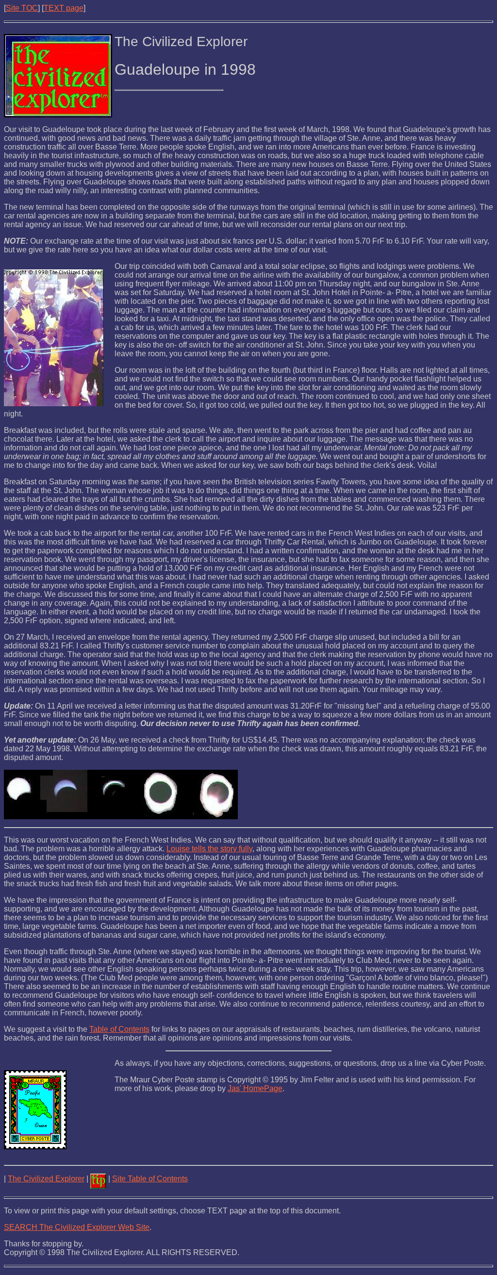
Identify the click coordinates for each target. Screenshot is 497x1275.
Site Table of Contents (150, 1179)
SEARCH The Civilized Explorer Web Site (76, 1227)
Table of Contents (119, 1029)
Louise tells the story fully (209, 848)
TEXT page (63, 8)
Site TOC (22, 8)
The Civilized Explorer (46, 1179)
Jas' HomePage (255, 1088)
